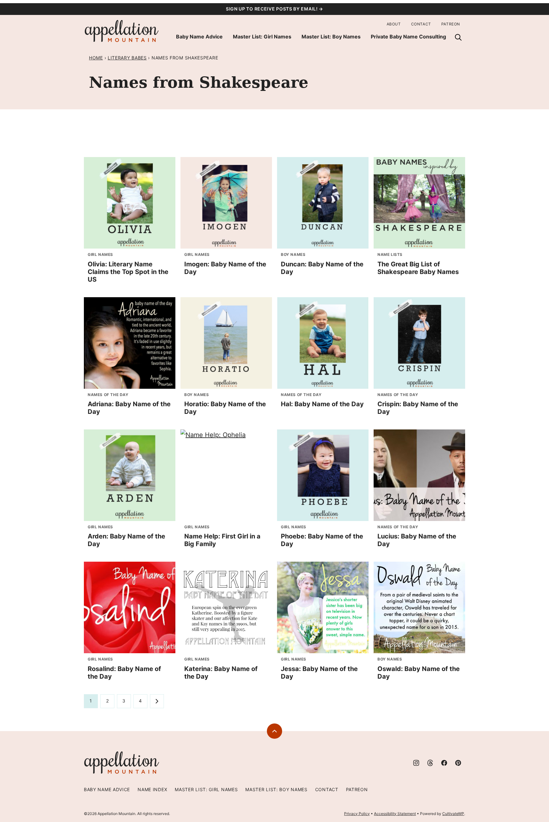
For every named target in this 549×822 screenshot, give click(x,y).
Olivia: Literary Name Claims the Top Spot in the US (128, 271)
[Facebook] (444, 763)
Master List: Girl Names (262, 36)
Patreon (450, 24)
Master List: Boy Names (331, 36)
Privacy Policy (357, 813)
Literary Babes (127, 57)
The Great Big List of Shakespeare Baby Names (418, 268)
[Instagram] (416, 763)
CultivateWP (453, 813)
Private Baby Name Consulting (408, 36)
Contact (421, 24)
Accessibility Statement (395, 813)
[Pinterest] (458, 763)
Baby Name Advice (199, 36)
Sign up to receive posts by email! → (274, 8)
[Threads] (430, 763)
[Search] (458, 37)
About (394, 24)
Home (96, 57)
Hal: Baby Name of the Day (322, 404)
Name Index (152, 789)
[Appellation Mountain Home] (122, 31)
